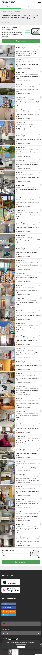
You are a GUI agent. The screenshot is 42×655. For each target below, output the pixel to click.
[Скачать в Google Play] (10, 590)
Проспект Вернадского (23, 55)
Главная (3, 11)
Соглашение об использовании (25, 643)
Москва (11, 11)
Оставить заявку (21, 562)
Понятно (21, 647)
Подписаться (21, 41)
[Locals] (8, 2)
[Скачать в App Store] (10, 582)
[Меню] (39, 2)
